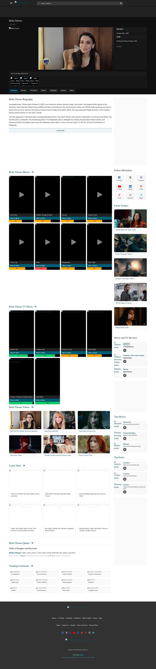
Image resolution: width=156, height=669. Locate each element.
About (58, 625)
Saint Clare (13, 215)
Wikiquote (22, 555)
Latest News (15, 465)
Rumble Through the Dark (44, 215)
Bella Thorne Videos (19, 407)
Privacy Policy (93, 625)
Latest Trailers (121, 205)
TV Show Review (128, 347)
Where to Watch (14, 218)
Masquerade (66, 262)
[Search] (121, 3)
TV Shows (61, 618)
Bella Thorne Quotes (19, 543)
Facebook (119, 180)
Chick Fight (91, 262)
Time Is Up (13, 262)
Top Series (119, 457)
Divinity (64, 215)
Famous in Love (67, 349)
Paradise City (40, 349)
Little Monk (39, 397)
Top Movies (120, 416)
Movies (54, 618)
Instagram (141, 180)
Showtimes (77, 618)
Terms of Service (82, 625)
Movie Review (127, 358)
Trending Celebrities (19, 566)
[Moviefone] (23, 3)
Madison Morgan (15, 553)
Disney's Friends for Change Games (21, 397)
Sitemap (72, 625)
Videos (95, 618)
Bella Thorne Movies (19, 172)
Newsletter (130, 198)
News (100, 618)
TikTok (119, 198)
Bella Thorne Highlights (19, 73)
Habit (37, 262)
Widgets (141, 198)
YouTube (119, 189)
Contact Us (65, 625)
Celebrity (13, 24)
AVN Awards (92, 349)
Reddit (141, 189)
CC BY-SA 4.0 (51, 555)
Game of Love (92, 215)
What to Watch (86, 618)
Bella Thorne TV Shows (21, 306)
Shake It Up (14, 349)
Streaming (69, 618)
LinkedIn (130, 189)
